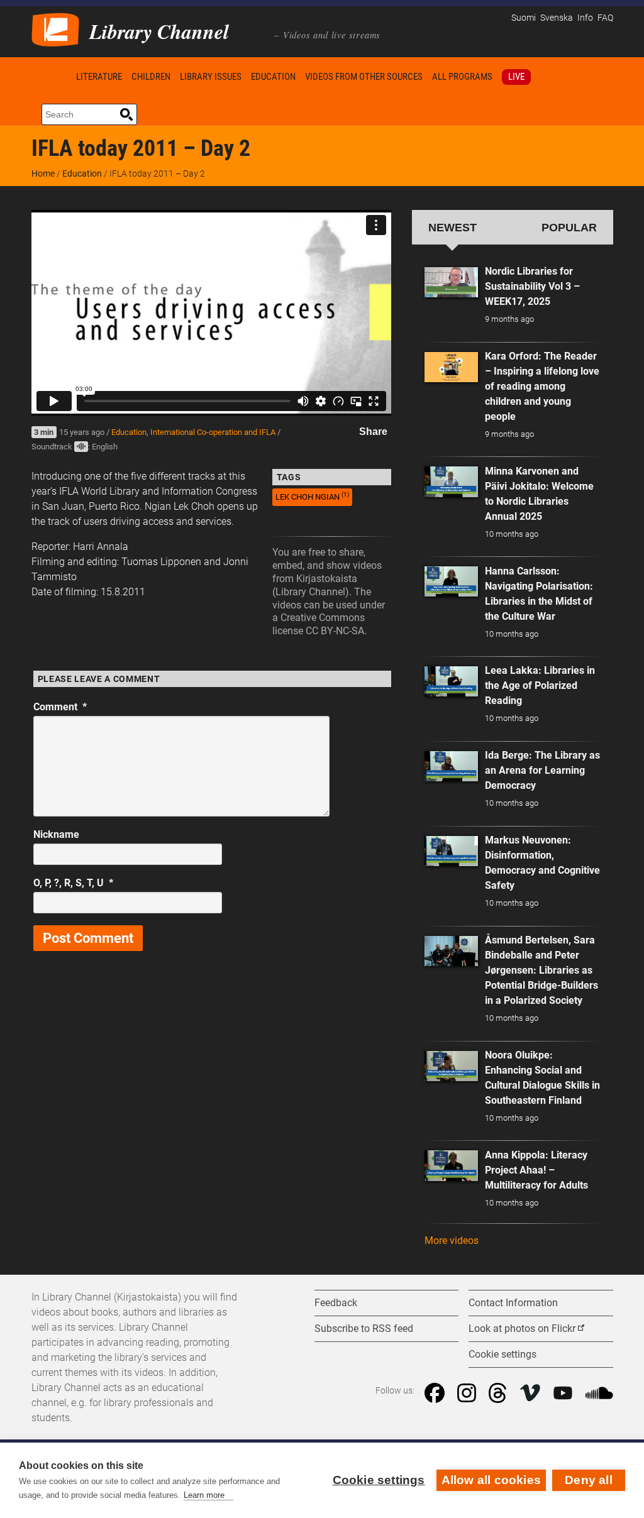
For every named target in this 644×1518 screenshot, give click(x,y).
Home (51, 76)
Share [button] (373, 431)
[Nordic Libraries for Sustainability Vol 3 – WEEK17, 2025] (452, 282)
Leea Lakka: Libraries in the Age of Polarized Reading (540, 685)
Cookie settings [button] (502, 1354)
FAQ (605, 18)
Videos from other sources (364, 76)
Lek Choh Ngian (312, 496)
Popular (569, 227)
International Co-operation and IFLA (212, 432)
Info (585, 18)
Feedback (335, 1303)
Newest (452, 227)
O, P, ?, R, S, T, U (73, 883)
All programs (462, 76)
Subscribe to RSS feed (363, 1328)
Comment (60, 707)
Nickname (56, 834)
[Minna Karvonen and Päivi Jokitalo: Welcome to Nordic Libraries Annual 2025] (452, 481)
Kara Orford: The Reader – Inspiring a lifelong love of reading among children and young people (542, 386)
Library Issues (211, 76)
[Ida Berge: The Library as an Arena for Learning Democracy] (452, 766)
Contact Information (513, 1303)
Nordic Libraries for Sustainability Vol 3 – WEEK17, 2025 (532, 286)
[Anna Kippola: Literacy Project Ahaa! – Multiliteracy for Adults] (452, 1165)
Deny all (589, 1480)
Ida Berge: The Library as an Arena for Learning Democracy (542, 770)
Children (150, 76)
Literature (99, 76)
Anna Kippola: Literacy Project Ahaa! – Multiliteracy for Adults (536, 1170)
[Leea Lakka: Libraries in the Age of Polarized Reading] (452, 681)
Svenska (556, 18)
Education (273, 76)
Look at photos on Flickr (522, 1328)
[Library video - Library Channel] (55, 28)
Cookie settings (379, 1480)
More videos (452, 1240)
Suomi (523, 18)
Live (516, 76)
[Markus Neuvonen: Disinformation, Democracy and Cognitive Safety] (452, 851)
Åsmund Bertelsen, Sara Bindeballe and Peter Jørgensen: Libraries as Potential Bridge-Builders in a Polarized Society (541, 970)
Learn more (204, 1495)
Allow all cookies (491, 1480)
